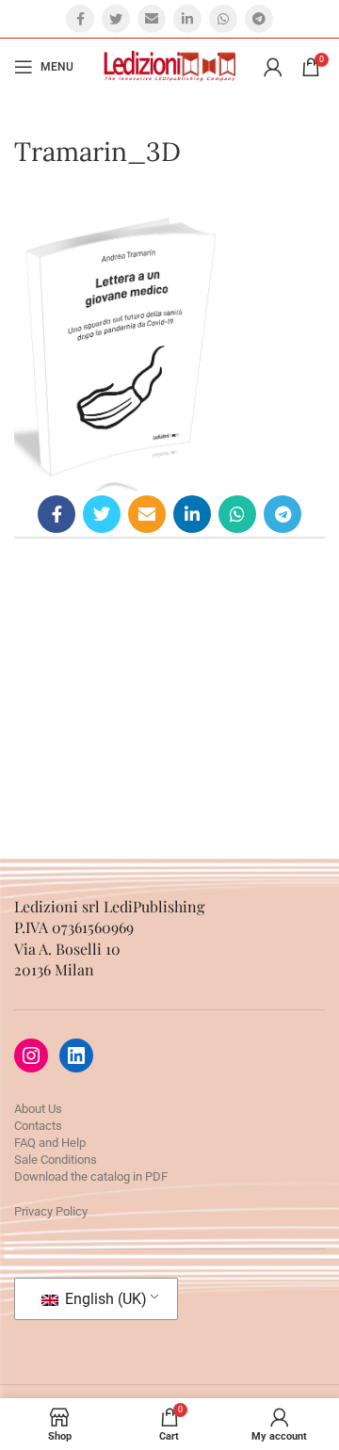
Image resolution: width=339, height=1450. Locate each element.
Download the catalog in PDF (91, 1176)
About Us (38, 1109)
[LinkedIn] (76, 1055)
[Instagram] (31, 1055)
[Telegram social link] (259, 19)
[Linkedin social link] (187, 19)
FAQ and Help (50, 1143)
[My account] (273, 67)
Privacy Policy (51, 1211)
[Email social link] (151, 19)
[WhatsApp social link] (223, 19)
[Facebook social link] (80, 19)
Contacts (38, 1126)
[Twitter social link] (116, 19)
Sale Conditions (55, 1159)
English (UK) (104, 1299)
